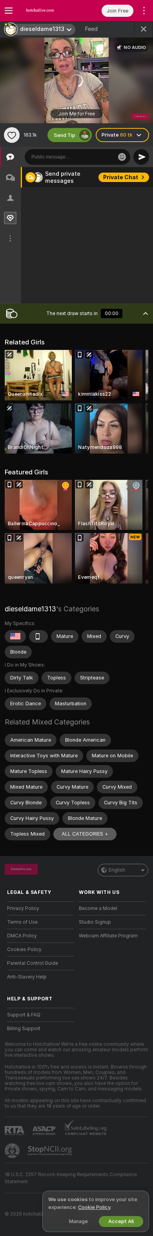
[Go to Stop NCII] (50, 1150)
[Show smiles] (122, 157)
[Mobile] (38, 636)
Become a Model (98, 908)
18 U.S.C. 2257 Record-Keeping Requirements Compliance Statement (71, 1178)
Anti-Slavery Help (27, 977)
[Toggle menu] (8, 10)
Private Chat (120, 177)
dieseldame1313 (30, 609)
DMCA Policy (22, 936)
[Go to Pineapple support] (13, 1150)
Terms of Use (22, 922)
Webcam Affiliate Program (108, 936)
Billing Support (23, 1028)
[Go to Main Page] (46, 10)
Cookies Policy (24, 949)
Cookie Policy (94, 1207)
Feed (91, 28)
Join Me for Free (76, 114)
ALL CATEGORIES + (85, 834)
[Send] (141, 157)
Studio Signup (95, 922)
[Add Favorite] (12, 135)
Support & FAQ (23, 1015)
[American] (15, 636)
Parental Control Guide (32, 963)
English (117, 870)
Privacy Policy (23, 908)
